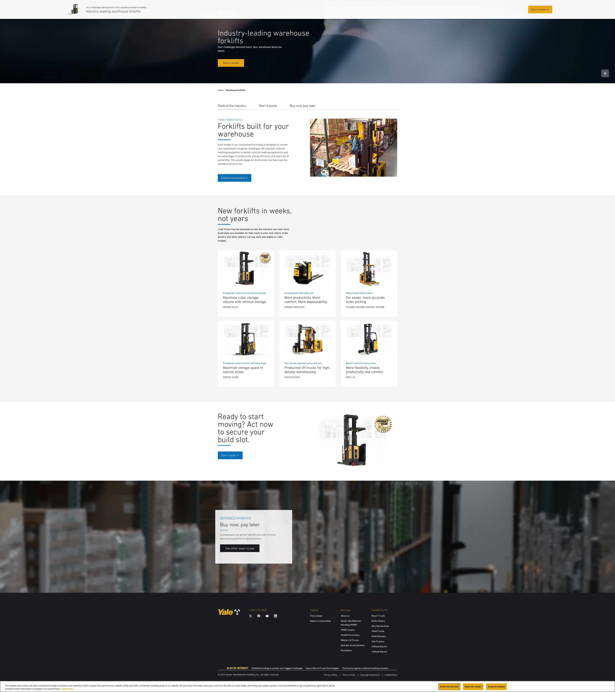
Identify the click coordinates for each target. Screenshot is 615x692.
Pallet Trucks (378, 631)
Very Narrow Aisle (380, 626)
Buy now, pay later (303, 105)
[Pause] (605, 73)
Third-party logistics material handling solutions (365, 668)
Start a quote (268, 105)
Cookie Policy (391, 675)
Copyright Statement (370, 675)
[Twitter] (250, 616)
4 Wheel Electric (379, 651)
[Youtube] (267, 616)
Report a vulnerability (320, 621)
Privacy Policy (331, 675)
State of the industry (232, 105)
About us (345, 616)
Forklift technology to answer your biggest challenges (277, 668)
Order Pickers (378, 621)
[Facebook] (259, 616)
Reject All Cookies (473, 686)
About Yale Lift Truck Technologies (322, 668)
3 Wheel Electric (379, 646)
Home (220, 90)
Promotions (346, 650)
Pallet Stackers (379, 636)
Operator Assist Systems (353, 645)
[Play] (605, 583)
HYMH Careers (348, 630)
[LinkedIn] (275, 616)
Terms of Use (349, 675)
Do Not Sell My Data (449, 686)
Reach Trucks (378, 616)
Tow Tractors (378, 641)
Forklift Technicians (350, 635)
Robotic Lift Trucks (350, 640)
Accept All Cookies (496, 686)
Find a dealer (316, 616)
